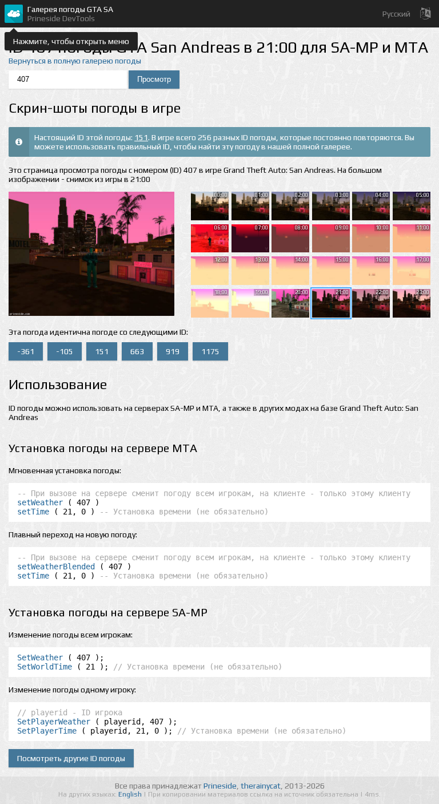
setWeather (40, 502)
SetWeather (40, 657)
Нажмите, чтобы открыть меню (71, 41)
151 (141, 137)
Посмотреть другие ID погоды (71, 758)
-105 (64, 351)
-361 (25, 351)
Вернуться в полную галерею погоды (75, 60)
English (130, 794)
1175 (210, 351)
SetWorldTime (44, 666)
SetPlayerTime (47, 730)
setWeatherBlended (56, 566)
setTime (33, 511)
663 (137, 351)
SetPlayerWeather (53, 721)
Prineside (220, 785)
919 (172, 351)
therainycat (261, 785)
